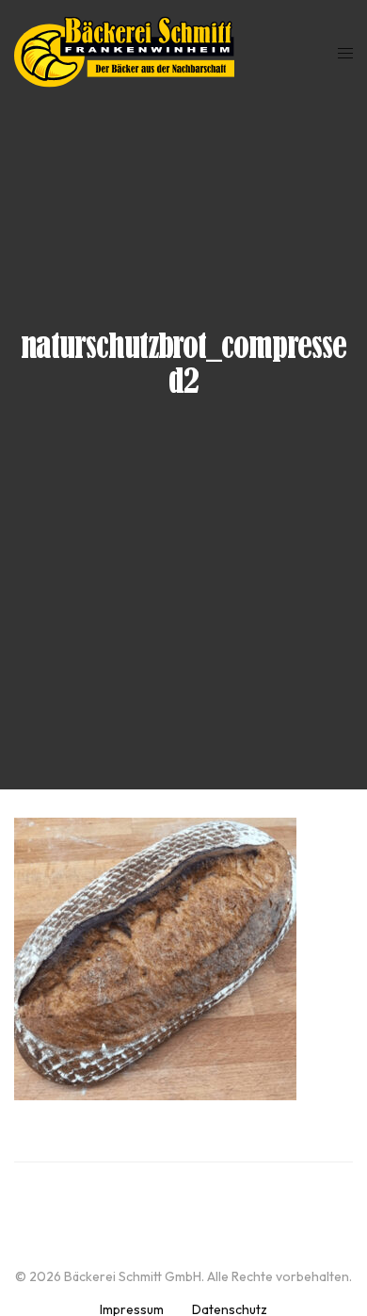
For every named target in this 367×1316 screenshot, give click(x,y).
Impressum (132, 1309)
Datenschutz (229, 1309)
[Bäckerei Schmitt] (124, 51)
